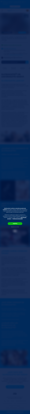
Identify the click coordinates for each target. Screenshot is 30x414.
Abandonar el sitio (15, 226)
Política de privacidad (18, 218)
